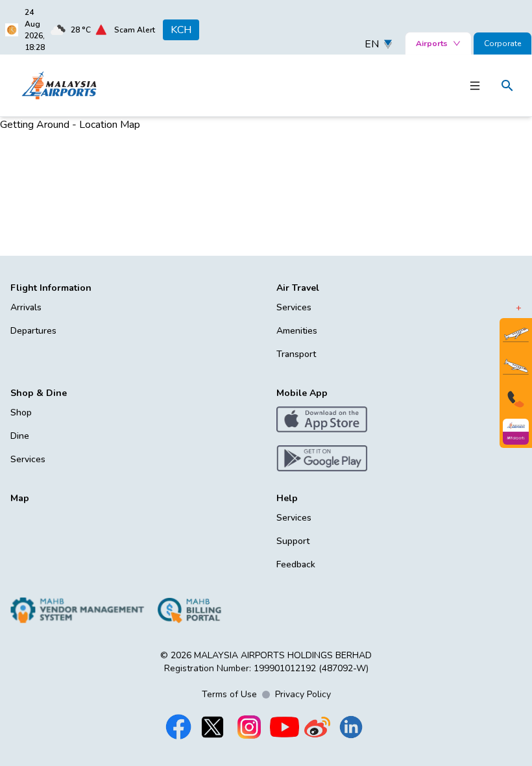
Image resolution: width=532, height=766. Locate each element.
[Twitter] (212, 727)
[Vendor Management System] (77, 610)
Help (287, 498)
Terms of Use (229, 694)
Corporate (502, 43)
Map (19, 498)
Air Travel (297, 288)
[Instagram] (249, 727)
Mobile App (302, 393)
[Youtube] (284, 727)
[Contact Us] (516, 399)
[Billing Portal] (189, 610)
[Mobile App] (516, 431)
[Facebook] (178, 727)
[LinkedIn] (351, 727)
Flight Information (50, 288)
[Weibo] (317, 727)
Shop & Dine (38, 393)
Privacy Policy (303, 694)
